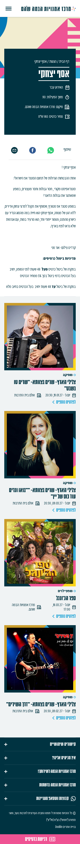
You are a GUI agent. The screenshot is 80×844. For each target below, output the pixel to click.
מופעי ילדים (65, 591)
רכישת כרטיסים (36, 839)
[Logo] (48, 8)
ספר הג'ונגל (66, 598)
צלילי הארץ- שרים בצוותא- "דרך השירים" (41, 704)
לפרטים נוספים (66, 402)
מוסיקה (68, 375)
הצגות (53, 61)
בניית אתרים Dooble (65, 826)
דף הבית (64, 61)
